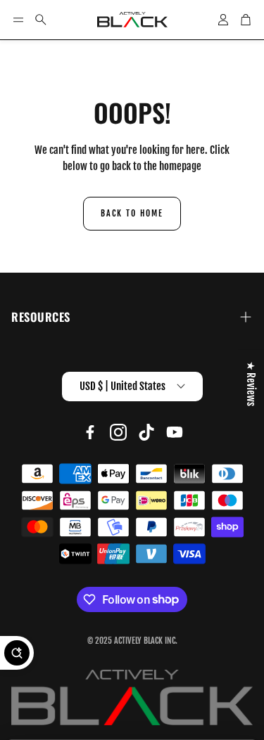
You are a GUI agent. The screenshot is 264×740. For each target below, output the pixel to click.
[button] (18, 20)
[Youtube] (174, 432)
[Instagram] (118, 432)
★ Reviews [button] (251, 383)
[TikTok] (146, 432)
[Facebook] (90, 432)
